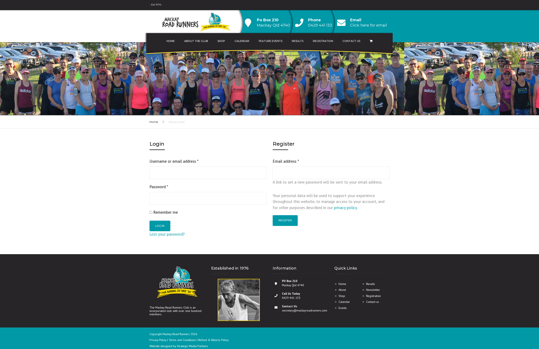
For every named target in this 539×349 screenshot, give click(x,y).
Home (171, 41)
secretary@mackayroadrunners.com (304, 310)
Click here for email (368, 25)
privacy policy (345, 207)
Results (297, 41)
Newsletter (373, 290)
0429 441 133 (320, 25)
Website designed (160, 346)
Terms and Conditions (183, 340)
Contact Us (351, 41)
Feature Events (270, 41)
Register (285, 220)
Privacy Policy (158, 340)
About (342, 290)
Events (343, 308)
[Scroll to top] (517, 326)
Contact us (372, 302)
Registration (323, 41)
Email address (293, 161)
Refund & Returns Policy (213, 340)
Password (166, 186)
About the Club (196, 41)
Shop (221, 41)
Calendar (242, 41)
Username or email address (181, 161)
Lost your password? (167, 234)
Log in (159, 225)
